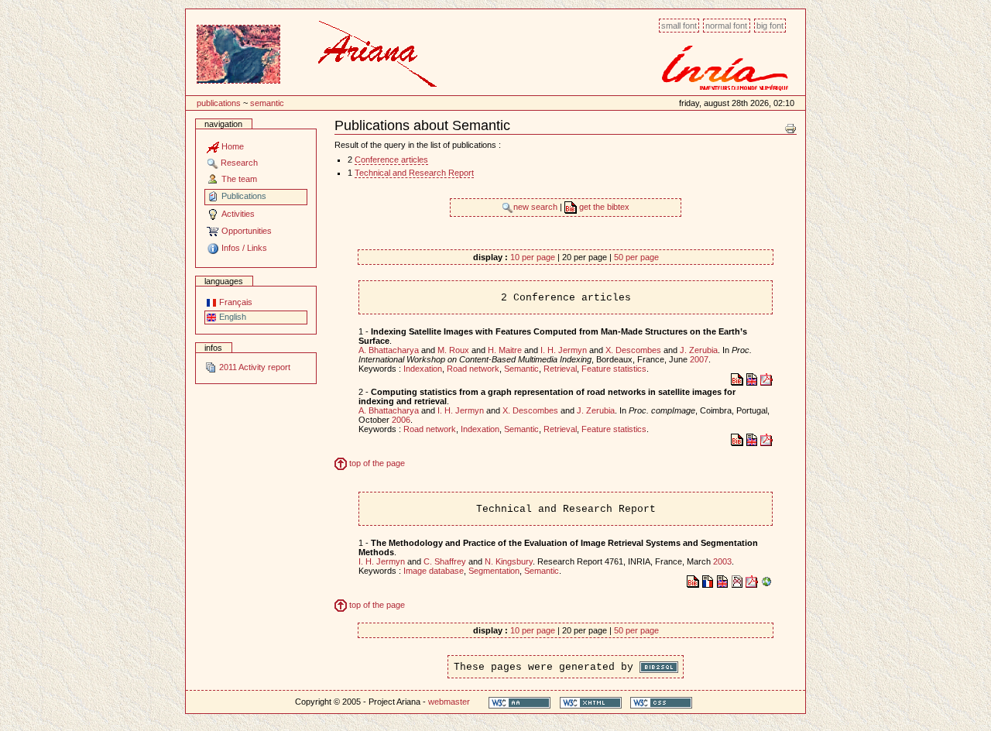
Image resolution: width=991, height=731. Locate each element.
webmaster (449, 701)
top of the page (376, 463)
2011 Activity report (253, 367)
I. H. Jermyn (563, 350)
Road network (473, 368)
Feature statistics (613, 368)
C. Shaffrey (444, 561)
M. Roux (453, 350)
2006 (401, 419)
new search (536, 206)
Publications (219, 103)
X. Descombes (633, 350)
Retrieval (560, 368)
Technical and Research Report (414, 172)
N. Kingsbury (509, 561)
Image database (433, 570)
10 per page (532, 257)
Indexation (422, 368)
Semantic (267, 103)
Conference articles (391, 159)
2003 (722, 561)
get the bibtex (603, 206)
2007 (699, 359)
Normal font (726, 25)
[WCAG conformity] (519, 702)
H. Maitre (505, 350)
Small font (679, 25)
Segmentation (494, 570)
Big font (770, 25)
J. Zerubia (699, 350)
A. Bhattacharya (388, 350)
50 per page (636, 257)
